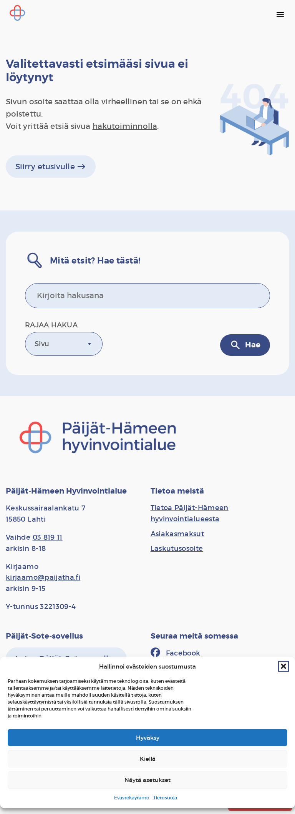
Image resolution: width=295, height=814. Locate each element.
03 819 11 (48, 537)
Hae (245, 345)
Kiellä (148, 758)
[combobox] (64, 344)
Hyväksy (147, 737)
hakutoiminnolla (125, 126)
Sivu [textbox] (42, 344)
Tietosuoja (165, 798)
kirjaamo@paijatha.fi (43, 577)
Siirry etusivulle (50, 166)
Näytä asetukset (147, 780)
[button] (283, 666)
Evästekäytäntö (131, 798)
